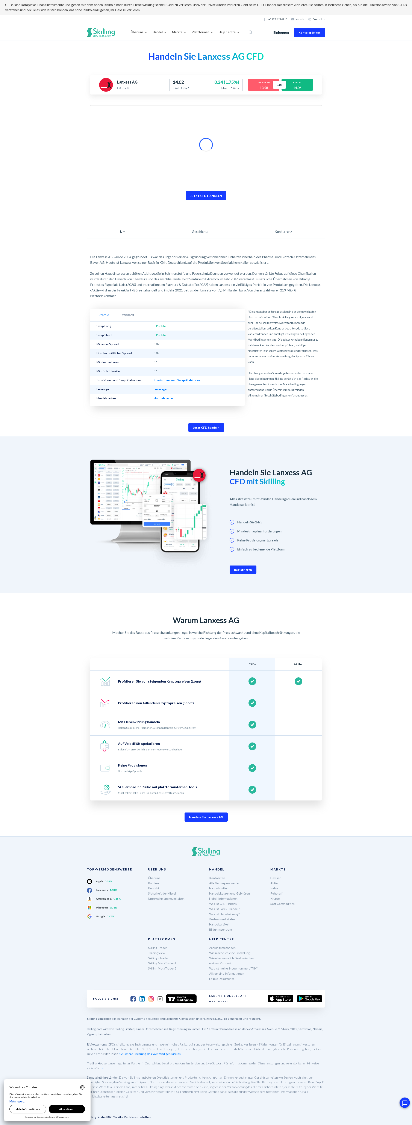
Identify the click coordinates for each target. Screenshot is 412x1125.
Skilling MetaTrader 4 (162, 963)
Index (274, 888)
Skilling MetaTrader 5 (162, 968)
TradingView (156, 953)
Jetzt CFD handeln (206, 427)
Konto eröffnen (309, 32)
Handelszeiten (219, 888)
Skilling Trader (157, 948)
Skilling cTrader (158, 958)
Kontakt (300, 19)
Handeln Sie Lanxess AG (206, 817)
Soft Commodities (282, 903)
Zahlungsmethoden (222, 948)
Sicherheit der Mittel (162, 893)
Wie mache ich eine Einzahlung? (230, 953)
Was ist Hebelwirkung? (224, 914)
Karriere (153, 883)
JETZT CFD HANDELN (206, 196)
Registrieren (243, 570)
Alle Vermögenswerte (224, 883)
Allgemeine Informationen (226, 973)
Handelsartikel (219, 924)
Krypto (275, 898)
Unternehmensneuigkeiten (166, 898)
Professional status (222, 919)
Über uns (154, 878)
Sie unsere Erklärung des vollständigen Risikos (150, 1054)
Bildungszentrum (220, 929)
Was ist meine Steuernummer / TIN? (233, 968)
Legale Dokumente (222, 978)
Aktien (274, 883)
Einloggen (281, 32)
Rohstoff (276, 893)
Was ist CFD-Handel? (223, 903)
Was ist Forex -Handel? (224, 909)
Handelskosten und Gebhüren (229, 893)
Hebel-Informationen (223, 898)
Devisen (275, 878)
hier (103, 1068)
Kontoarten (217, 878)
